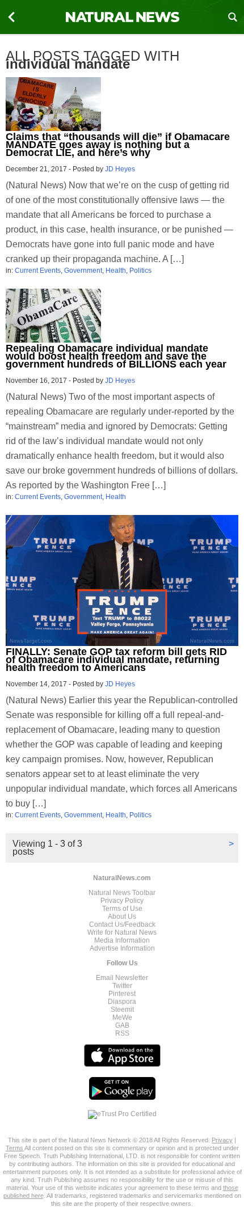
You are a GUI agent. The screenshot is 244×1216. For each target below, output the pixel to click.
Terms (15, 1148)
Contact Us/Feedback (122, 924)
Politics (140, 271)
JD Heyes (120, 169)
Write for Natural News (122, 932)
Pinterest (122, 994)
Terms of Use (122, 909)
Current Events (38, 271)
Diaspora (122, 1002)
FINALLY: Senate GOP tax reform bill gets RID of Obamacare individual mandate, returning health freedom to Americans (116, 659)
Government (83, 271)
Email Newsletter (122, 978)
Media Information (122, 940)
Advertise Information (122, 948)
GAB (122, 1025)
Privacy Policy (122, 901)
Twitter (122, 986)
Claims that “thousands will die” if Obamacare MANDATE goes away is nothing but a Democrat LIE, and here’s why (118, 144)
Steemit (122, 1010)
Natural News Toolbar (122, 893)
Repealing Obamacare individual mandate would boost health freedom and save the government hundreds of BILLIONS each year (116, 356)
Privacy (222, 1140)
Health (116, 271)
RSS (122, 1033)
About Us (122, 917)
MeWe (122, 1017)
